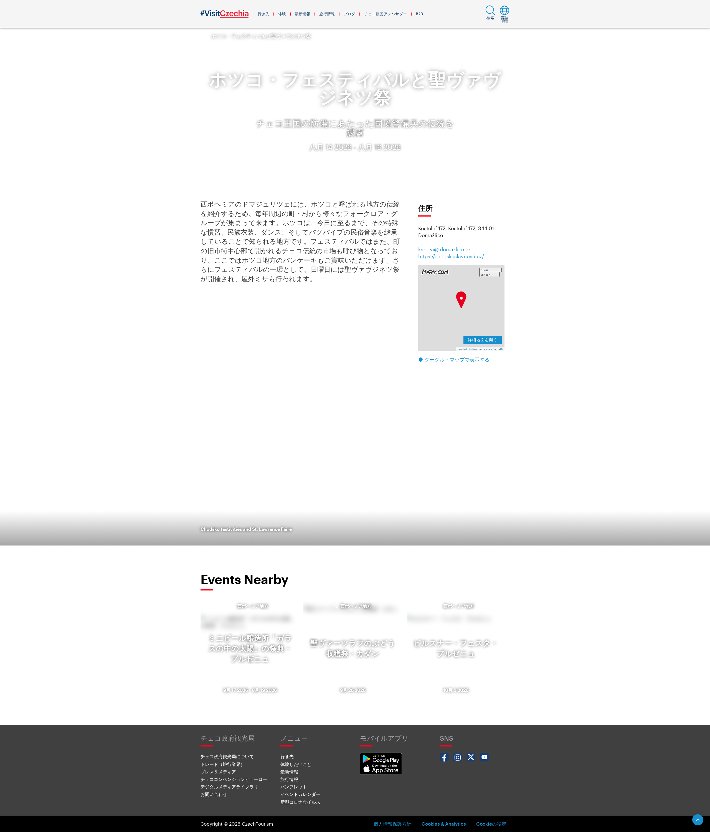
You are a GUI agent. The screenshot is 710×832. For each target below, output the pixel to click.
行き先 (263, 13)
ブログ (349, 13)
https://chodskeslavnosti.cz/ (451, 256)
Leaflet (462, 349)
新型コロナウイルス (300, 802)
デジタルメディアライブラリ (229, 786)
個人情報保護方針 (392, 823)
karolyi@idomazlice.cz (444, 249)
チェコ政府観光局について (227, 756)
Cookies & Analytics (444, 823)
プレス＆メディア (218, 771)
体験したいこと (295, 764)
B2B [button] (419, 13)
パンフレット (293, 786)
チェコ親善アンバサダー (385, 13)
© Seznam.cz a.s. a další (486, 349)
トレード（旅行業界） (223, 764)
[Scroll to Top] (697, 819)
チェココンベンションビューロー (234, 779)
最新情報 (302, 13)
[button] (490, 13)
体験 (282, 13)
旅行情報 (327, 13)
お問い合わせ (214, 794)
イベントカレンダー (300, 794)
